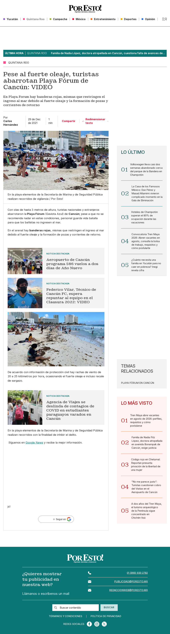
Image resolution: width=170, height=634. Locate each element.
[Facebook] (89, 624)
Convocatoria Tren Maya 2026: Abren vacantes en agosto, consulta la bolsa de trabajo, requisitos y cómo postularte (145, 241)
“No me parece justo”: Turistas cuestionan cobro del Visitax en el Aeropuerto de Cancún (146, 487)
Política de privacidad (105, 616)
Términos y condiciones (65, 616)
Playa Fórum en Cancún (137, 383)
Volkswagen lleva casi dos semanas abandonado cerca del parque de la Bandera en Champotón (146, 169)
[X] (104, 624)
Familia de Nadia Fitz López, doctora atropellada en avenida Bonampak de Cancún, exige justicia (146, 442)
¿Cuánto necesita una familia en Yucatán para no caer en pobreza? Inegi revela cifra (146, 265)
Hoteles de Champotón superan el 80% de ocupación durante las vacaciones (144, 217)
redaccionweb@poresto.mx (128, 590)
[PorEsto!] (85, 9)
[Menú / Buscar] (164, 19)
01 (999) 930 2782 (137, 572)
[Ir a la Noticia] (56, 261)
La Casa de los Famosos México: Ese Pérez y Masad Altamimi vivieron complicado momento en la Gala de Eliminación (147, 193)
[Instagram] (96, 624)
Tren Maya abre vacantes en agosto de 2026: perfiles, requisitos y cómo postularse (146, 420)
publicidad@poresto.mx (131, 581)
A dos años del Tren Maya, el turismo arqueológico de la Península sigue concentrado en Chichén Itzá (146, 510)
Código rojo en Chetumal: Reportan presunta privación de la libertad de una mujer (145, 464)
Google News (34, 442)
